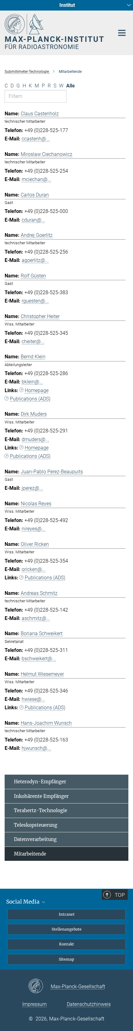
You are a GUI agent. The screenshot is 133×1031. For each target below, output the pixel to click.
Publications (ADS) (30, 399)
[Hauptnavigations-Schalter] (122, 33)
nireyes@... (33, 529)
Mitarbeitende (30, 854)
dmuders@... (35, 439)
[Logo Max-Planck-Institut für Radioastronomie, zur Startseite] (55, 31)
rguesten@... (35, 301)
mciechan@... (36, 179)
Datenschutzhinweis (89, 1004)
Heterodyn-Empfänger (40, 782)
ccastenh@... (36, 139)
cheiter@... (33, 341)
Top (120, 895)
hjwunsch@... (36, 748)
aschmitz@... (36, 618)
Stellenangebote (67, 929)
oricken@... (34, 569)
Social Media (23, 902)
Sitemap (66, 959)
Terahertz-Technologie (40, 810)
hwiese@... (33, 699)
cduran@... (33, 220)
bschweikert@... (39, 659)
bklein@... (32, 382)
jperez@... (32, 488)
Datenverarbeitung (35, 839)
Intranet (67, 914)
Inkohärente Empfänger (41, 796)
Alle (70, 86)
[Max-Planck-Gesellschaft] (39, 986)
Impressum (34, 1004)
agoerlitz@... (35, 260)
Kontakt (66, 944)
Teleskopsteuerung (35, 825)
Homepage (37, 390)
